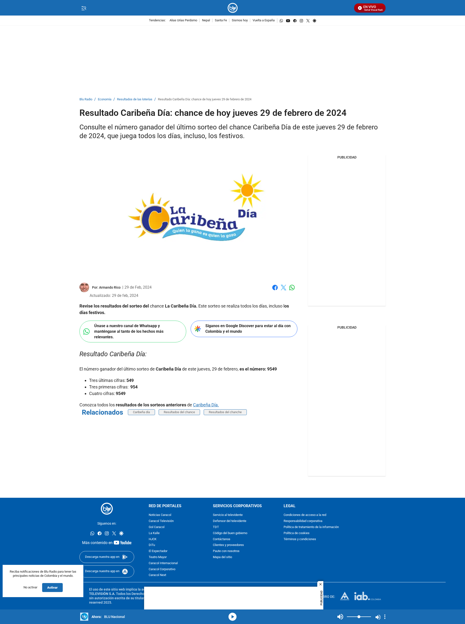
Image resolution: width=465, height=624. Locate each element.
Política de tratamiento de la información (311, 527)
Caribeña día (141, 412)
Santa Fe (221, 20)
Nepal (206, 20)
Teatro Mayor (158, 557)
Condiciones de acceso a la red (305, 515)
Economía (104, 99)
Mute (340, 617)
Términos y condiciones (300, 539)
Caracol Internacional (163, 563)
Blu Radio (85, 99)
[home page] (233, 8)
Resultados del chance (179, 412)
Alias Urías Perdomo (183, 20)
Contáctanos (221, 539)
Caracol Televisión (161, 521)
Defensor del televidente (229, 521)
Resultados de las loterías (134, 99)
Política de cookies (297, 533)
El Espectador (158, 551)
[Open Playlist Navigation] (385, 616)
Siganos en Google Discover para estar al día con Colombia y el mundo (248, 329)
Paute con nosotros (226, 551)
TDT (216, 527)
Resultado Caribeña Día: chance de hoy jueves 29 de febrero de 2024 (204, 99)
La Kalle (154, 533)
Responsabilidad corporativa (303, 521)
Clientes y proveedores (228, 545)
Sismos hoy (240, 20)
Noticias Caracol (160, 515)
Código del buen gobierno (230, 533)
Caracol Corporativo (162, 569)
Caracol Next (157, 575)
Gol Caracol (156, 527)
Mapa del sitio (222, 557)
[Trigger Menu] (83, 8)
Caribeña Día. (206, 404)
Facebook (275, 290)
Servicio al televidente (228, 515)
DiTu (152, 545)
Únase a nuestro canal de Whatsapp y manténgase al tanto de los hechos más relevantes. (128, 331)
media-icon (232, 616)
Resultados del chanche (225, 412)
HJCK (152, 539)
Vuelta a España (264, 20)
